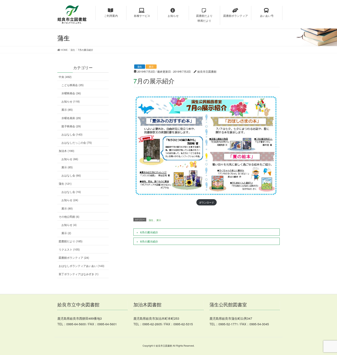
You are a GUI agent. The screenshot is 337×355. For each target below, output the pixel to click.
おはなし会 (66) (71, 175)
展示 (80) (67, 208)
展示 (151, 66)
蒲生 (139, 66)
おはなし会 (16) (71, 192)
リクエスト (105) (69, 249)
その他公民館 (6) (69, 217)
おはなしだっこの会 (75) (76, 142)
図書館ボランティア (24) (74, 258)
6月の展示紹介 (149, 232)
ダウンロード (206, 202)
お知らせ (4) (69, 225)
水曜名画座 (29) (71, 118)
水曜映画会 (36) (71, 93)
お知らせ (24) (69, 200)
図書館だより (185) (70, 241)
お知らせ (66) (69, 159)
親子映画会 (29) (71, 126)
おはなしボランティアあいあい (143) (81, 266)
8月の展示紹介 (149, 241)
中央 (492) (65, 77)
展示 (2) (66, 233)
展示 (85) (67, 109)
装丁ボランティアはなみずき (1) (78, 274)
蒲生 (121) (65, 184)
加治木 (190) (66, 151)
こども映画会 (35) (72, 85)
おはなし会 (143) (71, 134)
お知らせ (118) (70, 101)
